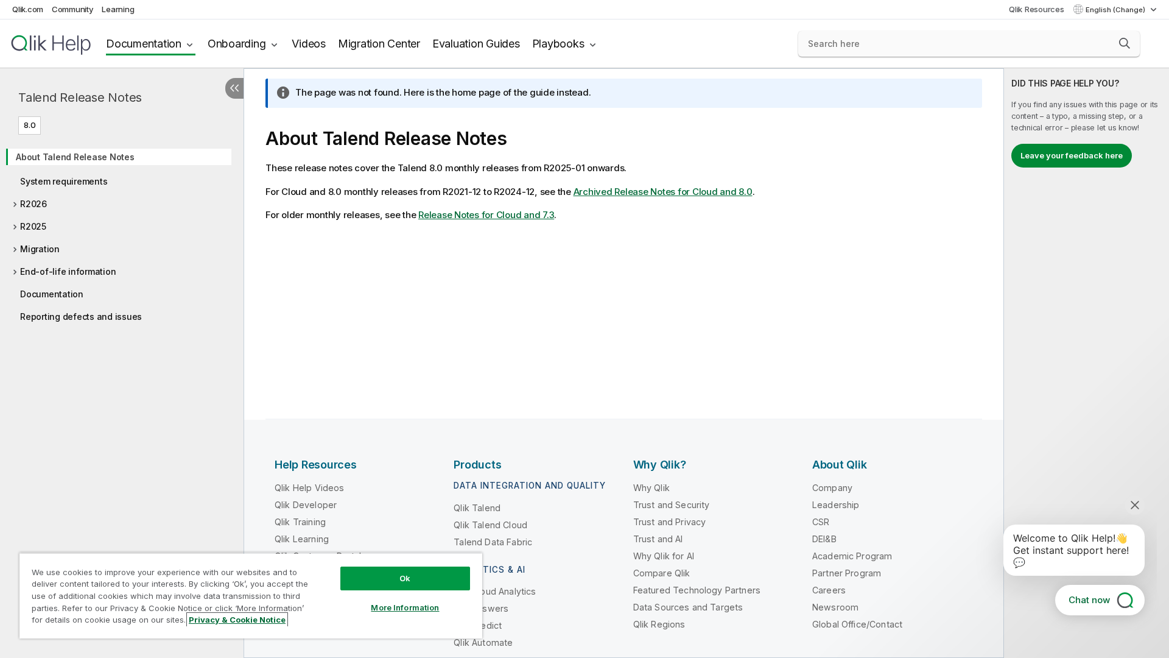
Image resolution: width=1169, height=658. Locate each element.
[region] (250, 596)
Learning (118, 9)
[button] (1124, 43)
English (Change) (1116, 9)
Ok (404, 578)
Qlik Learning (302, 539)
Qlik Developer (306, 505)
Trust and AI (658, 539)
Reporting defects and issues (81, 316)
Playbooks (558, 43)
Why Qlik (651, 488)
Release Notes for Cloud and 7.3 (486, 215)
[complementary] (1086, 363)
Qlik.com (27, 9)
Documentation (143, 43)
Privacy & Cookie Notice (237, 619)
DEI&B (824, 539)
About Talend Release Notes (75, 157)
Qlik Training (300, 522)
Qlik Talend (477, 508)
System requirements (63, 181)
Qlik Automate (483, 642)
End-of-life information (68, 271)
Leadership (836, 505)
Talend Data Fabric (493, 542)
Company (832, 488)
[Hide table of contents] (234, 88)
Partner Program (846, 573)
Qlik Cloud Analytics (495, 591)
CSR (820, 522)
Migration (40, 249)
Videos (309, 43)
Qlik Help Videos (310, 488)
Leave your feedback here (1071, 155)
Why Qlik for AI (663, 556)
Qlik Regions (659, 624)
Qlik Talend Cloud (490, 525)
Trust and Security (671, 505)
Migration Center (379, 43)
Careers (829, 590)
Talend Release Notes (80, 97)
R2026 (33, 204)
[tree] (121, 233)
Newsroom (835, 607)
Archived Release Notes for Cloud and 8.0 (663, 191)
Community (73, 9)
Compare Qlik (661, 573)
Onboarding (237, 43)
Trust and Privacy (669, 522)
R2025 (33, 226)
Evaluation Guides (476, 43)
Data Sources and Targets (688, 607)
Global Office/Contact (857, 624)
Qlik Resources (1036, 9)
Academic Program (852, 556)
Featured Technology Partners (696, 590)
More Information (405, 607)
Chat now (1089, 600)
